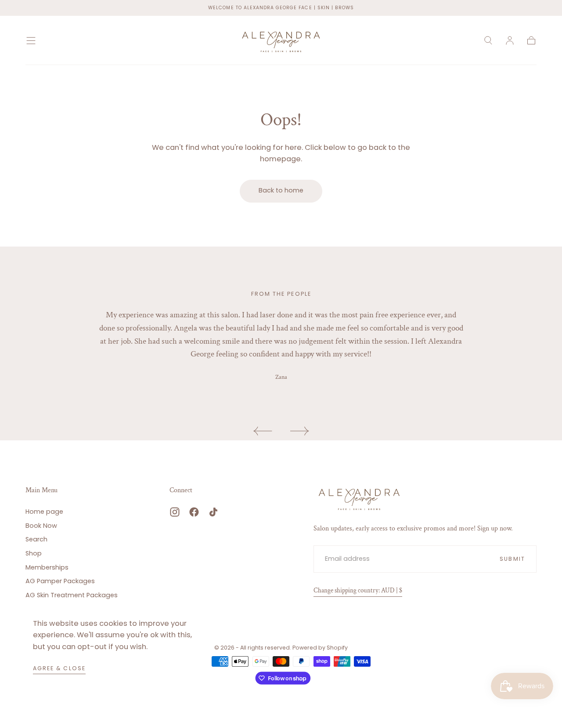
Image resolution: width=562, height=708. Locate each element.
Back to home (281, 190)
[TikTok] (213, 512)
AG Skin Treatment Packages (71, 595)
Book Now (41, 525)
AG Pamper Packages (60, 581)
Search (36, 539)
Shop (33, 553)
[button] (30, 40)
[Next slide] (300, 431)
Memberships (46, 567)
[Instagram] (174, 512)
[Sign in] (509, 40)
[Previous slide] (262, 431)
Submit (512, 559)
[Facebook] (194, 512)
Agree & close (59, 668)
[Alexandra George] (359, 498)
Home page (44, 511)
